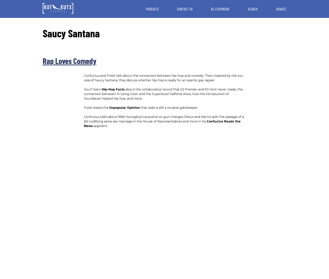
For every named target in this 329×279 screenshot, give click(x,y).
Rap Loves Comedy (69, 61)
